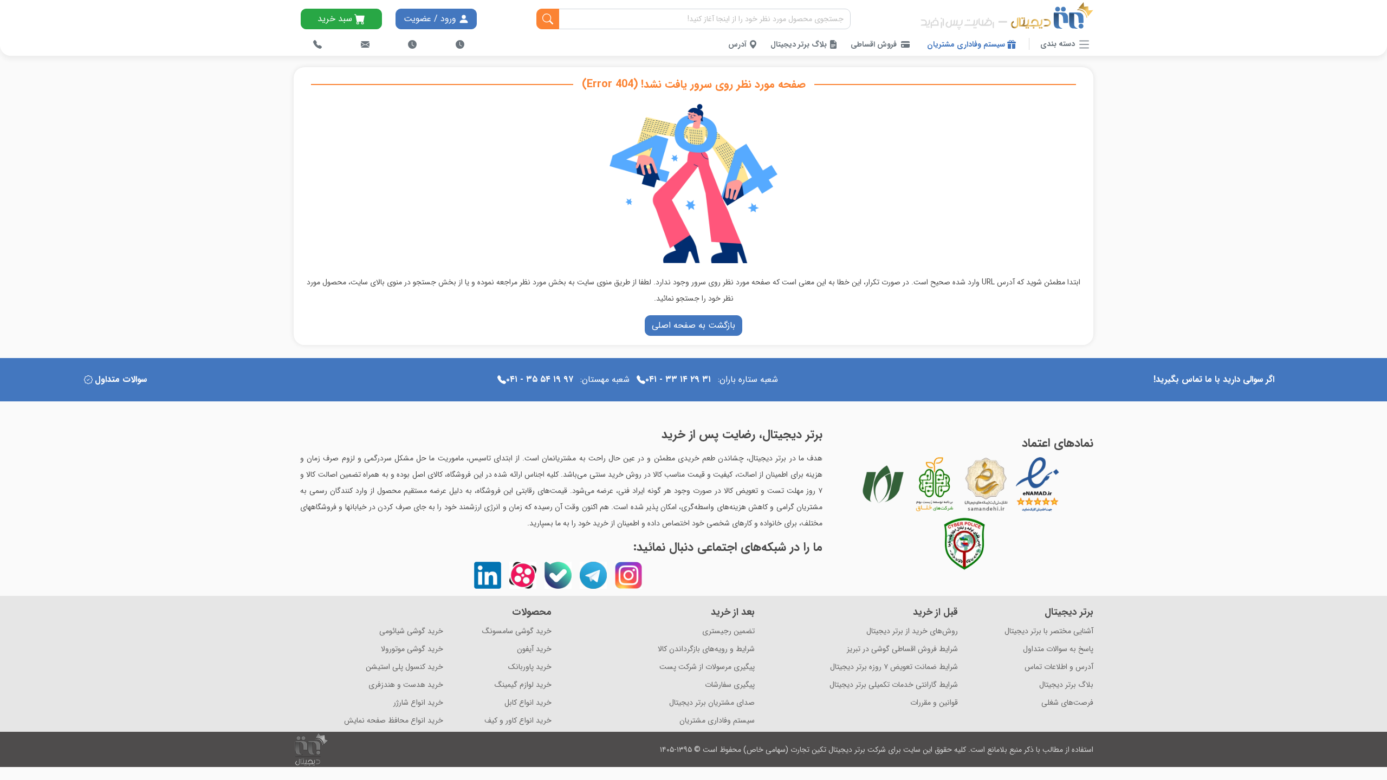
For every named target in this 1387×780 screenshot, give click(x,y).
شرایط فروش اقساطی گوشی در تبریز (902, 649)
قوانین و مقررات (934, 702)
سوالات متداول (121, 379)
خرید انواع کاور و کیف (518, 720)
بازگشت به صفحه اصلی (693, 325)
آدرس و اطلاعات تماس (1059, 667)
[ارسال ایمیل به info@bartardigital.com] (365, 44)
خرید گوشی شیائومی (411, 631)
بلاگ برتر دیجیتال (799, 44)
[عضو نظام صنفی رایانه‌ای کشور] (883, 484)
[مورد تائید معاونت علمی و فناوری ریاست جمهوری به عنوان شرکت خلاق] (934, 484)
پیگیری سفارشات (730, 685)
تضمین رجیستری (728, 631)
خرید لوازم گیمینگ (523, 685)
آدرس (738, 44)
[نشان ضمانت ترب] (1067, 484)
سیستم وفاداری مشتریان (967, 44)
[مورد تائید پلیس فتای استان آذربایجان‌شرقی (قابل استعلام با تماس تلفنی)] (964, 544)
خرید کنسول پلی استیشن (404, 667)
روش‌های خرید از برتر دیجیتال (912, 631)
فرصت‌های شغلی (1067, 702)
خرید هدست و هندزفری (405, 685)
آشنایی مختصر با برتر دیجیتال (1048, 631)
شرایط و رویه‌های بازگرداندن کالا (706, 649)
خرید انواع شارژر (418, 702)
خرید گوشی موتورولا (412, 649)
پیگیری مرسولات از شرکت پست (707, 667)
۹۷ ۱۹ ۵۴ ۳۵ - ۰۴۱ (539, 379)
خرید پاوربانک (530, 667)
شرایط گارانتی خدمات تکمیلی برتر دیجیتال (893, 685)
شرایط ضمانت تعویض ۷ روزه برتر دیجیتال (894, 667)
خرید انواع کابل (528, 702)
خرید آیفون (534, 649)
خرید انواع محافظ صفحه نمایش (393, 720)
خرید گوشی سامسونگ (517, 631)
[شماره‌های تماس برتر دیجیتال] (317, 44)
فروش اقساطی (874, 44)
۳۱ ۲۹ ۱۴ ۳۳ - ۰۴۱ (678, 379)
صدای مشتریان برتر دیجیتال (712, 702)
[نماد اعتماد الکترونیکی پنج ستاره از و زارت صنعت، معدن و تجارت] (1037, 484)
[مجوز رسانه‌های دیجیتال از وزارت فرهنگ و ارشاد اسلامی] (986, 484)
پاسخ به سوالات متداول (1058, 649)
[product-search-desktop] (547, 19)
